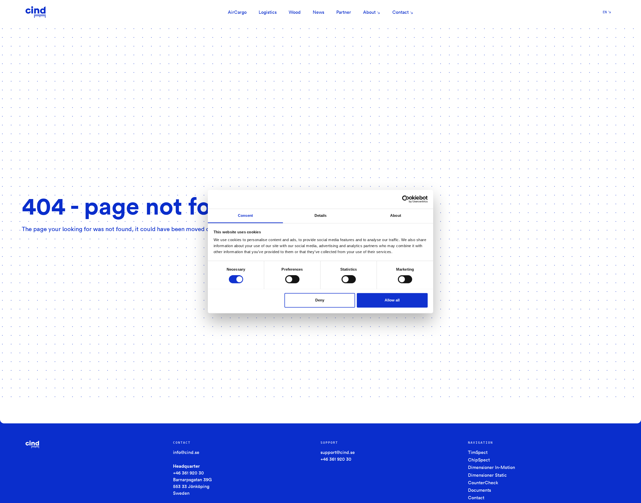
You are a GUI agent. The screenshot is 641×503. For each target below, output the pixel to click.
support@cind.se (337, 452)
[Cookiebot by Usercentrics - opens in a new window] (406, 199)
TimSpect (478, 452)
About (369, 12)
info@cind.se (186, 452)
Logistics (268, 12)
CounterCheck (483, 482)
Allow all (392, 300)
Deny (319, 300)
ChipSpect (479, 460)
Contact (400, 12)
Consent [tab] (245, 215)
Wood (295, 12)
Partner (343, 12)
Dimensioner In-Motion (491, 467)
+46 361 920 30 (188, 473)
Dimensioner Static (487, 475)
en (605, 12)
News (318, 12)
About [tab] (395, 215)
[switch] (292, 279)
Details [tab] (320, 215)
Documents (479, 490)
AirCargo (237, 12)
